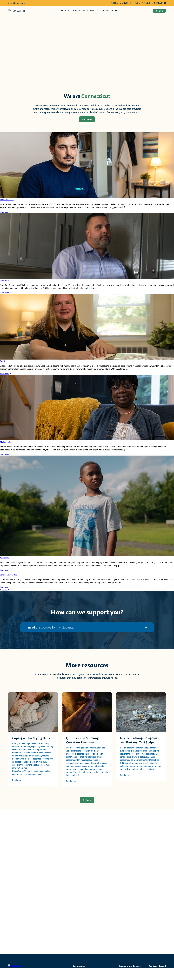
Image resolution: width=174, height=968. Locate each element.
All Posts (87, 800)
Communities (108, 11)
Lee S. (2, 361)
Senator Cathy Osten (8, 575)
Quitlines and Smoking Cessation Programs (82, 740)
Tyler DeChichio (7, 199)
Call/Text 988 (160, 3)
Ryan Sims (4, 280)
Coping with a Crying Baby (31, 738)
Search (159, 10)
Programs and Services (83, 11)
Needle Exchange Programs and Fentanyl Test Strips (139, 740)
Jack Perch (4, 558)
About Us (65, 10)
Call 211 (127, 3)
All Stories (87, 119)
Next (5, 589)
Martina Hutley (6, 442)
